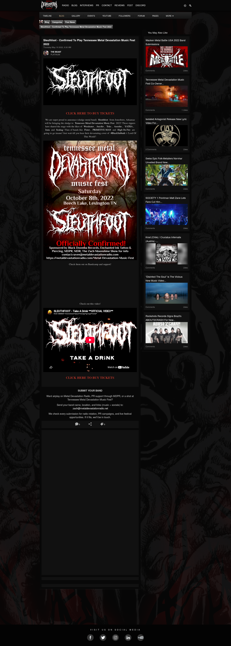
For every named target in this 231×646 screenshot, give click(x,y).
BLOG (74, 5)
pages (155, 15)
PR (97, 5)
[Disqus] (90, 467)
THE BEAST (56, 51)
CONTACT (107, 5)
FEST (130, 5)
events (91, 15)
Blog (47, 22)
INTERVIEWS (86, 5)
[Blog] (42, 32)
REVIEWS (120, 5)
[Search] (190, 5)
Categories (57, 22)
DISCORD (141, 5)
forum (141, 15)
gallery (76, 15)
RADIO (65, 5)
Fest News (70, 22)
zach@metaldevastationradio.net (90, 408)
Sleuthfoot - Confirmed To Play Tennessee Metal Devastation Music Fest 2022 (76, 26)
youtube (106, 15)
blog (61, 15)
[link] (103, 119)
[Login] (185, 5)
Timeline (47, 15)
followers (124, 15)
